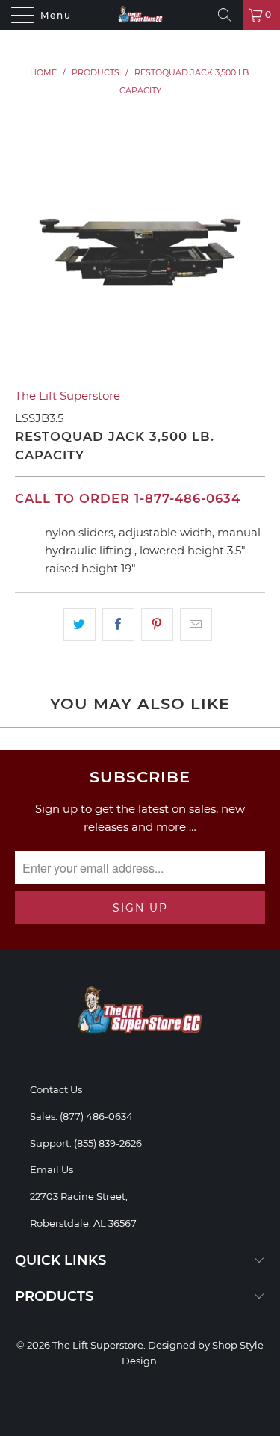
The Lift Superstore (67, 396)
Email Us (51, 1169)
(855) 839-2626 (108, 1143)
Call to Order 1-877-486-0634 (127, 498)
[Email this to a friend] (196, 624)
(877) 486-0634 (96, 1116)
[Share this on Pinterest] (157, 624)
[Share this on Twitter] (79, 624)
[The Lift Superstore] (140, 15)
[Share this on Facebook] (118, 624)
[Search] (225, 15)
